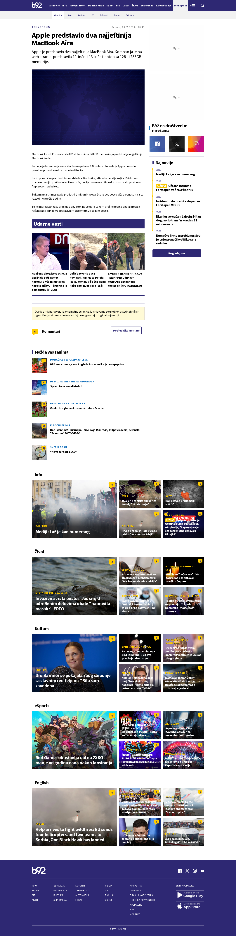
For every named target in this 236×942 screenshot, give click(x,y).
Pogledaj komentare (126, 330)
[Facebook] (157, 144)
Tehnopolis (41, 27)
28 (44, 447)
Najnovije (54, 5)
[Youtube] (202, 871)
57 (35, 331)
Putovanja (60, 890)
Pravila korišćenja (142, 895)
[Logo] (37, 5)
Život (35, 900)
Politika (41, 526)
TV (106, 890)
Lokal (78, 900)
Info (34, 885)
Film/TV (40, 669)
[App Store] (190, 906)
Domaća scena (131, 720)
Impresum (135, 890)
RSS (132, 909)
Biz (33, 895)
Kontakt (135, 914)
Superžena (60, 900)
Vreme (109, 900)
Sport (35, 890)
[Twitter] (177, 144)
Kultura (58, 895)
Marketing (136, 885)
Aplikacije (136, 904)
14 (44, 426)
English (40, 823)
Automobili (82, 895)
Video (108, 885)
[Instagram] (196, 144)
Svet (125, 496)
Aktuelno (172, 723)
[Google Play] (190, 895)
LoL (37, 752)
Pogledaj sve (176, 253)
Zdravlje (59, 885)
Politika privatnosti (142, 900)
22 (44, 404)
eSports (80, 885)
